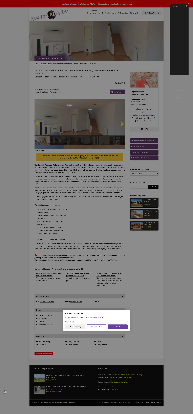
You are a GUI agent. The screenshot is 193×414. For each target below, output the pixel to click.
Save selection (96, 327)
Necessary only (75, 327)
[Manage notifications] (5, 392)
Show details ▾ (70, 322)
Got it (118, 327)
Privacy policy (99, 317)
